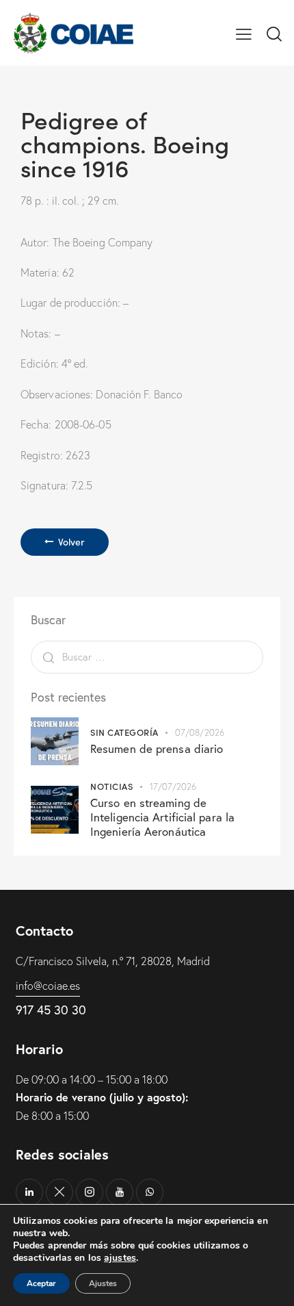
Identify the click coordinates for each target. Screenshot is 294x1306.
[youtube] (119, 1192)
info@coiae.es (48, 986)
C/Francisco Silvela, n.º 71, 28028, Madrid (113, 961)
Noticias (111, 786)
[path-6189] (59, 1192)
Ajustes (103, 1283)
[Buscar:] (147, 656)
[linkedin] (29, 1192)
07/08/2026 (199, 732)
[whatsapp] (149, 1192)
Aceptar (41, 1283)
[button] (244, 33)
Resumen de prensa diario (156, 748)
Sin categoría (124, 732)
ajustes (120, 1258)
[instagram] (89, 1192)
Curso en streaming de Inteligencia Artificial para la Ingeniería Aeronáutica (162, 817)
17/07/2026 (173, 786)
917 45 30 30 (51, 1009)
